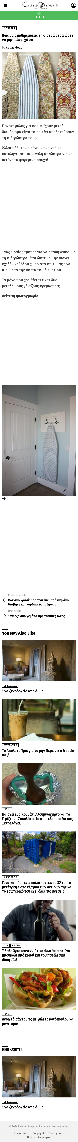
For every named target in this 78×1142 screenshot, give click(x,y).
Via (4, 499)
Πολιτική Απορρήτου (39, 1137)
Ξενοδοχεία (10, 685)
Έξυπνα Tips (10, 745)
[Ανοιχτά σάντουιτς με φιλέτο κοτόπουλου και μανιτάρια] (39, 989)
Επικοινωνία (21, 1133)
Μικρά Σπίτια (10, 877)
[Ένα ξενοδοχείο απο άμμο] (39, 660)
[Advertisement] (39, 206)
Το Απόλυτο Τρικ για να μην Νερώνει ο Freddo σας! (38, 752)
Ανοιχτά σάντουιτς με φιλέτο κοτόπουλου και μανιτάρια (38, 1021)
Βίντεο (16, 945)
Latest (39, 17)
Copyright (38, 1133)
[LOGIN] (73, 5)
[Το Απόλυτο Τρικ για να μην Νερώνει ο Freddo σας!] (39, 720)
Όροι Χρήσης (56, 1133)
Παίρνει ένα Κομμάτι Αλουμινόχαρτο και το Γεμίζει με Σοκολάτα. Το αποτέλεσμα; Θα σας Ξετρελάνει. (37, 818)
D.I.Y (6, 945)
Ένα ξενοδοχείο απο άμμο (22, 691)
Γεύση (7, 809)
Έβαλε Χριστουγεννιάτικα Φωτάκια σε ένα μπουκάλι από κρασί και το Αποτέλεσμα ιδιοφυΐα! (36, 955)
